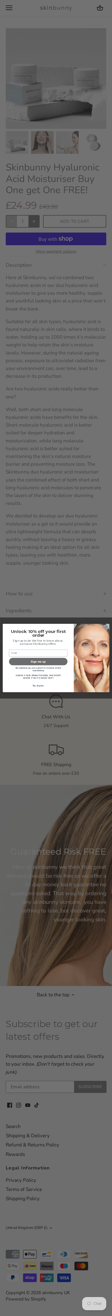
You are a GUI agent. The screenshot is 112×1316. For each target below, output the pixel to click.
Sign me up (38, 661)
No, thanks (38, 686)
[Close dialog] (105, 627)
